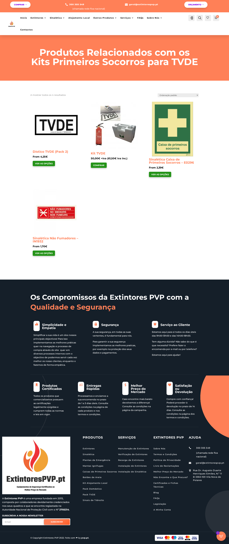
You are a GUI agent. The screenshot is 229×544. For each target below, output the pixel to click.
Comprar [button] (98, 165)
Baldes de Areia (92, 477)
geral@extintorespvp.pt (143, 4)
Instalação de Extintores (132, 466)
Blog (156, 492)
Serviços (125, 18)
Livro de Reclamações (166, 466)
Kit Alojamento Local (95, 483)
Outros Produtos (103, 18)
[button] (41, 104)
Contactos (26, 29)
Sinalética (56, 18)
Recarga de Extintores (131, 460)
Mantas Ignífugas (93, 466)
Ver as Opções (44, 163)
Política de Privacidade (167, 460)
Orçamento (194, 4)
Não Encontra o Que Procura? (170, 477)
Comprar (19, 4)
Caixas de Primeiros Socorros (100, 471)
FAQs (140, 18)
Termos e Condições (165, 454)
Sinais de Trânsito (93, 500)
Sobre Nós (153, 18)
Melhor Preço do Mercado (168, 471)
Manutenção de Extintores (133, 448)
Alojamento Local (79, 18)
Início (23, 18)
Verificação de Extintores (133, 454)
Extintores (37, 18)
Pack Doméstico (92, 489)
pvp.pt (85, 538)
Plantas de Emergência (96, 460)
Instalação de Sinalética (132, 471)
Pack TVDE (89, 494)
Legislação (159, 504)
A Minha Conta (162, 509)
